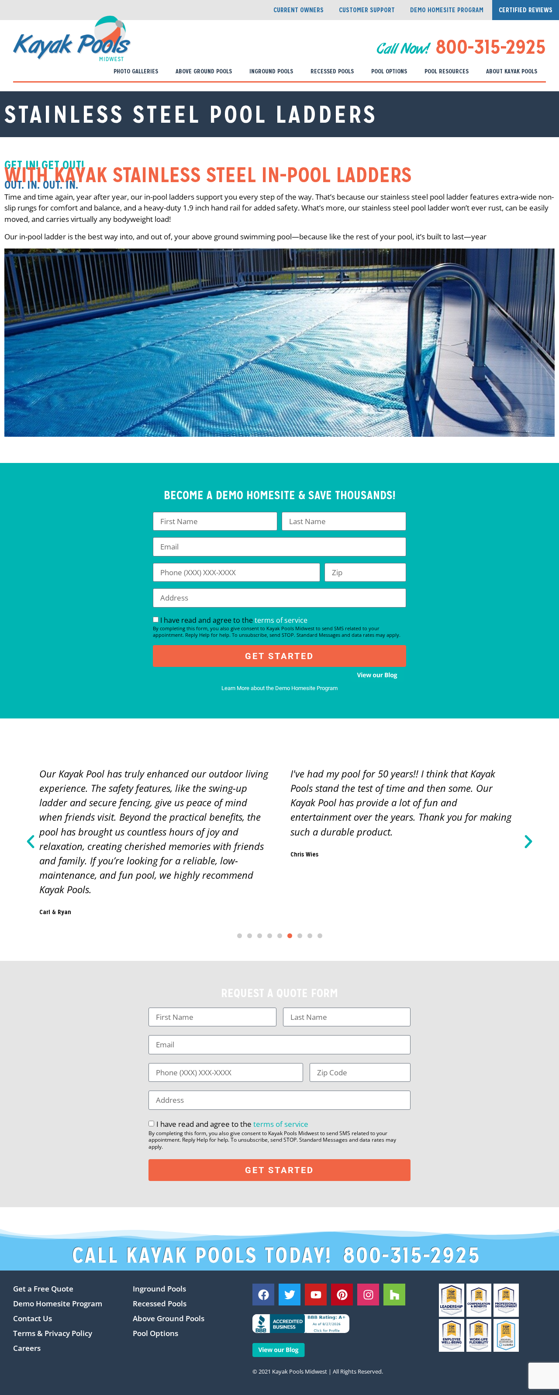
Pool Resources (446, 71)
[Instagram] (368, 1294)
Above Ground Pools (204, 71)
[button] (30, 841)
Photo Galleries (136, 71)
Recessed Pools (332, 71)
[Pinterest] (342, 1294)
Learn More (235, 688)
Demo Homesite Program (446, 10)
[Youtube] (316, 1294)
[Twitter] (289, 1294)
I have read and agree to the (276, 626)
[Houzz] (394, 1294)
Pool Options (389, 71)
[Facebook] (263, 1294)
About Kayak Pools (511, 71)
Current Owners (298, 10)
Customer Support (367, 10)
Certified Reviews (525, 10)
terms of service (281, 620)
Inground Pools (271, 71)
